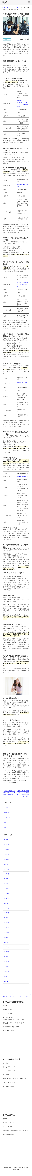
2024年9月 (6, 952)
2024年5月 (6, 971)
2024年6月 (6, 966)
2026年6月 (6, 849)
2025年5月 (6, 913)
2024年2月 (6, 981)
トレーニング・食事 (9, 995)
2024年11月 (7, 942)
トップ (2, 995)
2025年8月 (6, 898)
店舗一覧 (5, 997)
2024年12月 (7, 937)
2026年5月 (6, 854)
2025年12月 (7, 879)
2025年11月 (7, 883)
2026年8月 (6, 840)
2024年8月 (6, 956)
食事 (5, 827)
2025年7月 (6, 903)
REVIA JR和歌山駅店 (22, 476)
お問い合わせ (15, 997)
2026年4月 (6, 859)
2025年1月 (6, 932)
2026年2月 (6, 869)
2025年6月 (6, 908)
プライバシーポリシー (24, 997)
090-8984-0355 (10, 1134)
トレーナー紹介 (27, 995)
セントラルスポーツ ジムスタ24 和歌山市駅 (22, 284)
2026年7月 (6, 844)
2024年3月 (6, 976)
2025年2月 (6, 927)
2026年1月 (6, 874)
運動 (5, 822)
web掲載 (6, 808)
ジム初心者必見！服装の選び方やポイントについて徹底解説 (9, 793)
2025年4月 (6, 918)
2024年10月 (7, 947)
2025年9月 (6, 893)
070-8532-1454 (10, 1031)
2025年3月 (6, 922)
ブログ (9, 997)
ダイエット (6, 812)
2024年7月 (6, 961)
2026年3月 (6, 864)
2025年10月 (7, 888)
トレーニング (7, 39)
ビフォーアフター (19, 995)
